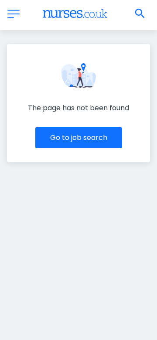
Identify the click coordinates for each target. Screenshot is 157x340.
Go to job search (78, 138)
